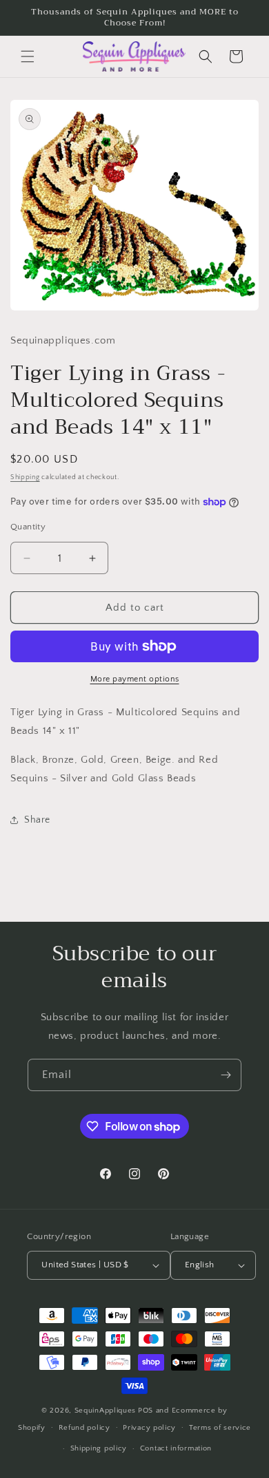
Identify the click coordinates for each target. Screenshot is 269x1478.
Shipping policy (99, 1448)
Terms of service (220, 1428)
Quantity (28, 526)
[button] (27, 56)
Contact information (176, 1448)
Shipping (25, 477)
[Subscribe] (225, 1075)
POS (145, 1410)
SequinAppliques (105, 1410)
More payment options (134, 679)
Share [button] (37, 819)
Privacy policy (149, 1428)
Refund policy (84, 1428)
